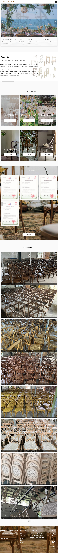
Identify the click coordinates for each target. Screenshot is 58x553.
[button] (56, 2)
